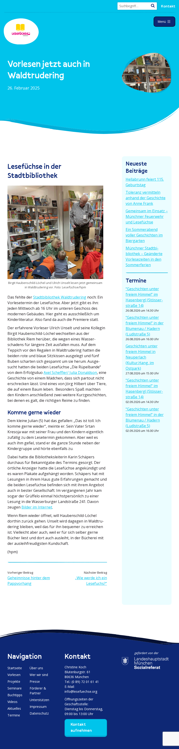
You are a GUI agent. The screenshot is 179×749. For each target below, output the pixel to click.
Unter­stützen (39, 700)
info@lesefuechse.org (81, 691)
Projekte (13, 681)
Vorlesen (14, 674)
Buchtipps (14, 695)
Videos (12, 701)
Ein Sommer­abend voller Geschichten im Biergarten (144, 235)
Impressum (38, 706)
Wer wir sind (39, 674)
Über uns (36, 668)
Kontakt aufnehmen (81, 727)
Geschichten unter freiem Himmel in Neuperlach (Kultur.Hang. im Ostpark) (142, 357)
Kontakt (168, 6)
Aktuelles (14, 708)
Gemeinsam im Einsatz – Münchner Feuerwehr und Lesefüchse (147, 216)
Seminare (14, 688)
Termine (13, 715)
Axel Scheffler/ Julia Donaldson (70, 372)
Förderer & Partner (38, 690)
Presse (35, 681)
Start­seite (14, 668)
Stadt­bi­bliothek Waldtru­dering (59, 297)
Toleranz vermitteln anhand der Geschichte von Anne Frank (145, 198)
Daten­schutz (39, 713)
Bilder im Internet (36, 507)
